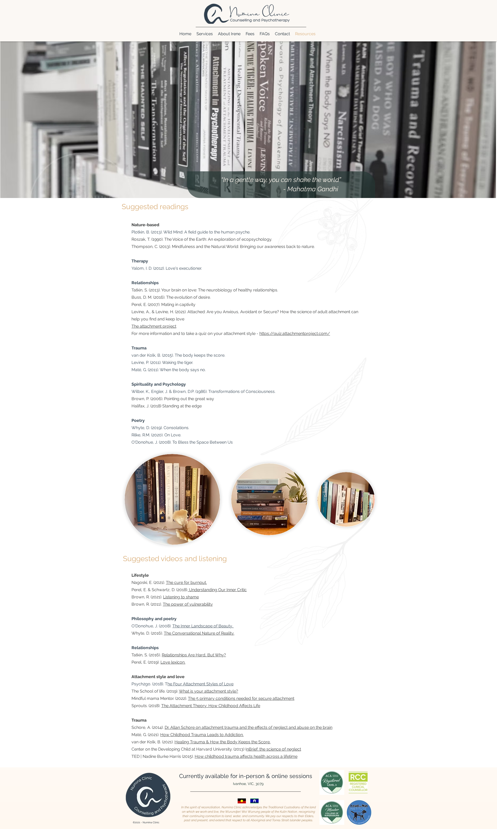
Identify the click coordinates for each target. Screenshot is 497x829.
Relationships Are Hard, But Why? (194, 654)
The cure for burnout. (186, 582)
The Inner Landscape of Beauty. (203, 625)
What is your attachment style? (208, 691)
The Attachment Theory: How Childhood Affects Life (210, 705)
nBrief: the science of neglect (273, 749)
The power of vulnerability (188, 604)
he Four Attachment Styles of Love (200, 683)
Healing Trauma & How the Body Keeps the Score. (222, 741)
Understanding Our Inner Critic (217, 589)
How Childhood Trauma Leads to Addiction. (202, 734)
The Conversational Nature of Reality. (199, 633)
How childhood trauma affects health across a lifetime (246, 756)
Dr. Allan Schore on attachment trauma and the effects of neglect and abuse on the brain (248, 727)
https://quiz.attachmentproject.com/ (294, 333)
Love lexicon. (172, 662)
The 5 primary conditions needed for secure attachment (241, 698)
